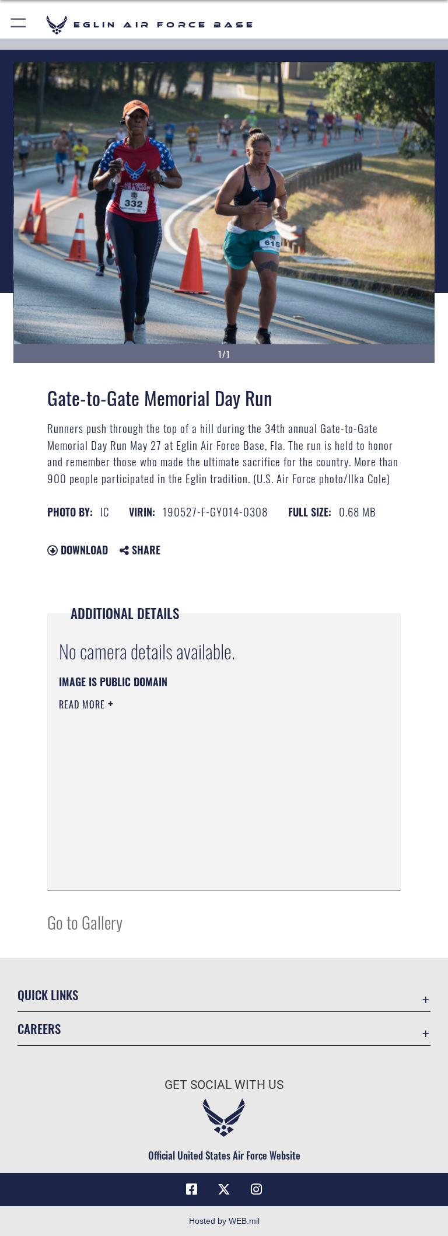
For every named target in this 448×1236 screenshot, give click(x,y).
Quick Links (48, 995)
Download (83, 549)
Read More (83, 704)
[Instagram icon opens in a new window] (256, 1189)
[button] (19, 25)
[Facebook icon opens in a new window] (191, 1189)
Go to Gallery (85, 921)
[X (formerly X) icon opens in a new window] (224, 1189)
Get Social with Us (224, 1085)
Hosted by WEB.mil (224, 1220)
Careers (39, 1028)
